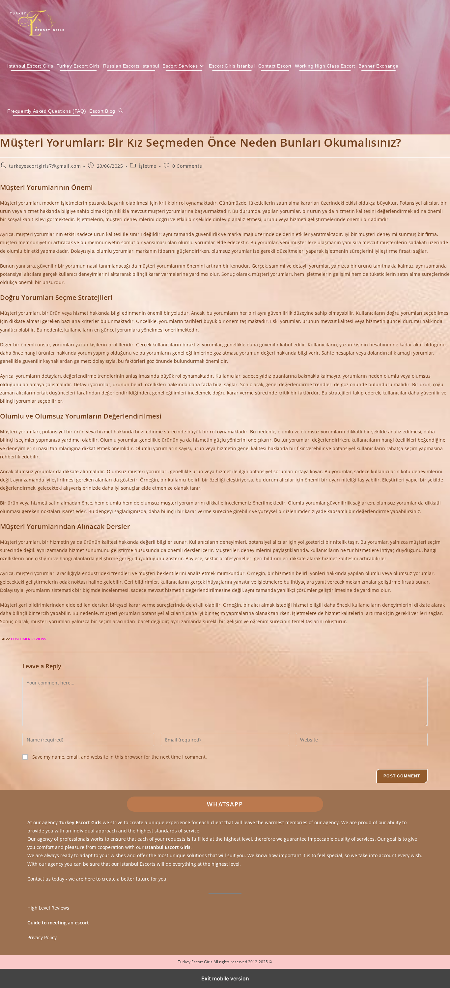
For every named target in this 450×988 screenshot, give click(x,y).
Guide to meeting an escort (58, 922)
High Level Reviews (48, 908)
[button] (121, 111)
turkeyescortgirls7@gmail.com (45, 166)
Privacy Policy (42, 937)
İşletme (147, 166)
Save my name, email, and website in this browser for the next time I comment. (119, 757)
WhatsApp (225, 804)
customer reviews (28, 638)
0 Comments (187, 166)
